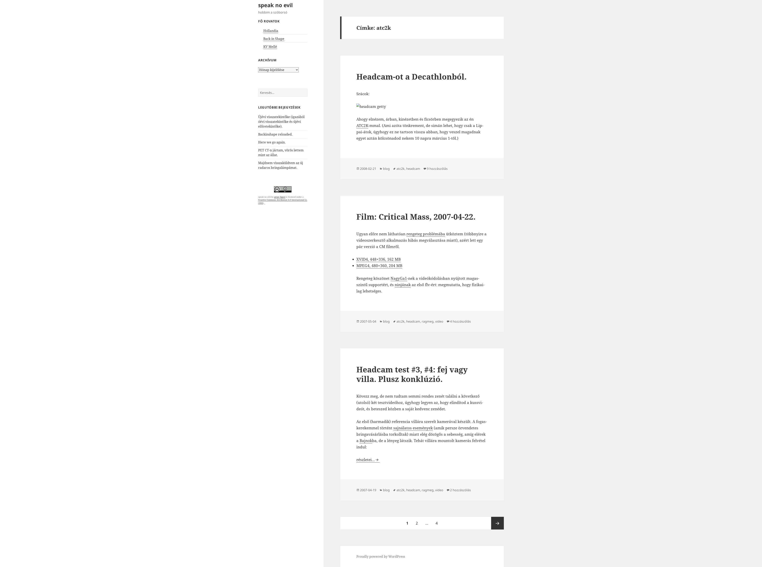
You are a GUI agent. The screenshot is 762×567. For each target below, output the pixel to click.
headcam (413, 168)
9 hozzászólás (437, 168)
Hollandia (270, 31)
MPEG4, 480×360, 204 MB (379, 265)
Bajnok (366, 440)
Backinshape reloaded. (275, 134)
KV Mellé (270, 46)
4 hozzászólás (460, 321)
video (439, 321)
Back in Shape (273, 39)
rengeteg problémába (425, 233)
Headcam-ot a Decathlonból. (411, 76)
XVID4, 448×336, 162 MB (378, 259)
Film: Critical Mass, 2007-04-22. (415, 216)
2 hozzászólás (460, 490)
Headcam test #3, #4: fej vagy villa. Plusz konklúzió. (412, 374)
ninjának (403, 284)
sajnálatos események (413, 428)
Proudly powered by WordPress (380, 556)
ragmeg (428, 321)
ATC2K (362, 125)
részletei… (368, 459)
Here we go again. (272, 142)
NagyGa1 (399, 278)
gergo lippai (279, 196)
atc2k (400, 168)
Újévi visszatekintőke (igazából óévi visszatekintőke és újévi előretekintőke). (281, 122)
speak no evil (275, 5)
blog (386, 168)
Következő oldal (497, 523)
